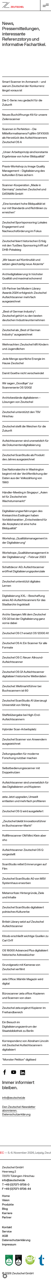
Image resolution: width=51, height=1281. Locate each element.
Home (6, 1196)
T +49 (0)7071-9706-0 (15, 1185)
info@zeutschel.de (13, 1098)
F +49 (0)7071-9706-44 (16, 1189)
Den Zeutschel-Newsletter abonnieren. (18, 1109)
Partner (7, 1217)
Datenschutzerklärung (16, 1114)
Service (7, 1231)
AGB (5, 1236)
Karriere (7, 1213)
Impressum (9, 1244)
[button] (5, 1276)
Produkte (8, 1204)
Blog (5, 1209)
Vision (6, 1200)
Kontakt (7, 1227)
